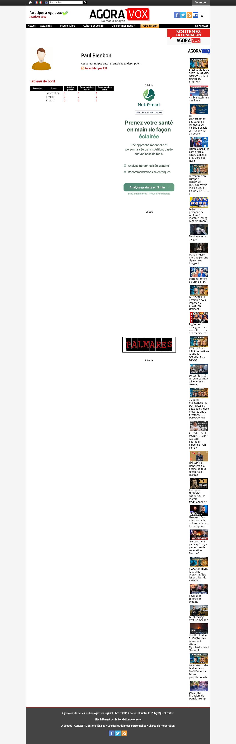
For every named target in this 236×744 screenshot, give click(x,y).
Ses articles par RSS (95, 68)
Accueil (32, 25)
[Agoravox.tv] (199, 53)
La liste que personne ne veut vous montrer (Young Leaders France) (198, 215)
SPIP (124, 713)
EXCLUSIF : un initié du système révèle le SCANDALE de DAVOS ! (199, 354)
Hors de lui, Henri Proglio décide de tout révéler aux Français (197, 469)
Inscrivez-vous (38, 16)
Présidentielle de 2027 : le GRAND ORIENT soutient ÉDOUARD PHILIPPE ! (199, 76)
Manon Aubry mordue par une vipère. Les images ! (198, 259)
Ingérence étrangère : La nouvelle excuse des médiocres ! (198, 329)
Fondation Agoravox (129, 719)
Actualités (46, 25)
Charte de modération (162, 725)
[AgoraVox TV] (195, 16)
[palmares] (149, 351)
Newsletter (201, 25)
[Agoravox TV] (45, 2)
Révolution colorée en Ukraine (195, 598)
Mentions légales (95, 725)
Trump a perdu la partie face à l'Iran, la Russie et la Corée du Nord (199, 154)
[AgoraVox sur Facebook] (177, 16)
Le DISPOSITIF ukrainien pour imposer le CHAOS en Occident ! (197, 303)
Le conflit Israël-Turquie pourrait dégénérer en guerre (198, 380)
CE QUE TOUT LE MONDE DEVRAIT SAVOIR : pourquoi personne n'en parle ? (199, 440)
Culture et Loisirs (93, 25)
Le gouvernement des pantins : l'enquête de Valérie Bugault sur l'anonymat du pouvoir (198, 124)
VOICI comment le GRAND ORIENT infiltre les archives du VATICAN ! (198, 574)
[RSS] (189, 16)
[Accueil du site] (120, 22)
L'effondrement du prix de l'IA (198, 280)
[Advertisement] (93, 37)
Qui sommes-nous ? (123, 25)
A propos (66, 725)
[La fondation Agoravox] (188, 44)
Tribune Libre (67, 25)
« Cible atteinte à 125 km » (199, 99)
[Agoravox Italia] (40, 2)
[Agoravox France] (36, 2)
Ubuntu (142, 713)
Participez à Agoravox (46, 13)
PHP (150, 713)
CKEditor (168, 713)
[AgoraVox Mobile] (202, 16)
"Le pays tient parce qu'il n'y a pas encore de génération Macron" (198, 547)
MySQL (158, 713)
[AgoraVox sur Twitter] (183, 16)
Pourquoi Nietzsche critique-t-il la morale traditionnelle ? (198, 496)
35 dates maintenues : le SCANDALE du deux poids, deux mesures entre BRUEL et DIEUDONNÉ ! (199, 408)
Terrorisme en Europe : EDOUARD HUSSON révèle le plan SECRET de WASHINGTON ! (199, 185)
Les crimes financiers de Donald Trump (197, 695)
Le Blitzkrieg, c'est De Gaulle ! (198, 619)
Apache (132, 713)
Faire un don (150, 25)
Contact (78, 725)
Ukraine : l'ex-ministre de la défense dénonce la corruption (199, 522)
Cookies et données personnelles (126, 725)
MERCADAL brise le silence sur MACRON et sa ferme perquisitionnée (199, 671)
